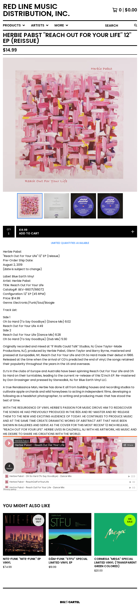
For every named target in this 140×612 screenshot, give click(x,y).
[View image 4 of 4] (110, 206)
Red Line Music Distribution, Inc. (36, 10)
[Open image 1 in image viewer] (70, 125)
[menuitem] (14, 25)
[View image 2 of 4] (56, 206)
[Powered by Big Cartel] (70, 602)
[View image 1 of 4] (29, 206)
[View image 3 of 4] (83, 206)
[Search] (136, 25)
